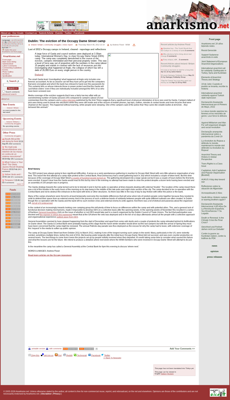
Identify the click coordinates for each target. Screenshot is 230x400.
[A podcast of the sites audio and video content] (13, 224)
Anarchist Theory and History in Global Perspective (211, 157)
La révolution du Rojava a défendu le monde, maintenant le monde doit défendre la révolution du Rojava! (213, 145)
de (9, 44)
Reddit (69, 355)
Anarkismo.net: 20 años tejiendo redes (212, 45)
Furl (60, 355)
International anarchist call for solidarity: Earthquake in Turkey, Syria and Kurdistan (213, 70)
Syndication (7, 76)
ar (3, 44)
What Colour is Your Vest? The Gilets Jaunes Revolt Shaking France (12, 165)
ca (4, 46)
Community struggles (13, 124)
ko (17, 46)
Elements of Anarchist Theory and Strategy (211, 78)
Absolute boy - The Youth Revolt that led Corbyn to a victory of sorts (176, 49)
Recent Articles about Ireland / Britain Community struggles (177, 65)
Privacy (57, 394)
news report (68, 45)
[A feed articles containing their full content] (13, 212)
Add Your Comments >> (182, 348)
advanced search (9, 94)
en (13, 40)
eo (14, 46)
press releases (214, 257)
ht (12, 44)
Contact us (31, 33)
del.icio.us (48, 355)
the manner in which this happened (56, 214)
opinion (214, 251)
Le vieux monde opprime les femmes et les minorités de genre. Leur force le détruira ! (214, 114)
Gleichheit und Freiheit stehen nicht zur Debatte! (212, 228)
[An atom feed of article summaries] (13, 194)
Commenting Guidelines (12, 68)
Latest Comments (9, 66)
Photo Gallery (7, 72)
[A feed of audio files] (13, 203)
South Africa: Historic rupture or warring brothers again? (214, 198)
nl (20, 42)
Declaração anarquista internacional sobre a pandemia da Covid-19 (211, 134)
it (21, 40)
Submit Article (46, 33)
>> (10, 47)
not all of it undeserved (42, 203)
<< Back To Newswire (112, 358)
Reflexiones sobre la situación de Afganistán (212, 187)
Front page (6, 60)
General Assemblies (48, 212)
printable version (38, 349)
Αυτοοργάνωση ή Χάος (211, 193)
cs (22, 44)
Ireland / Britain (13, 108)
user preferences (10, 36)
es (19, 40)
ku (15, 44)
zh (19, 44)
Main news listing (9, 62)
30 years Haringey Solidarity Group (174, 75)
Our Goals (17, 33)
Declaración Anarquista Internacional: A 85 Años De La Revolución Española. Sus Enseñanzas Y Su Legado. (213, 209)
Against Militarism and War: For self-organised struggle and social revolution (213, 125)
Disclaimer (46, 394)
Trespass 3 (10, 180)
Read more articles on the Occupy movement (50, 255)
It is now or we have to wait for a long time (177, 70)
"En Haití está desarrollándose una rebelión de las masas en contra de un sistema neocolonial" (12, 152)
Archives (6, 74)
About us (5, 33)
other (10, 42)
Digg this (35, 355)
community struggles (52, 45)
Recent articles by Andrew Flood (175, 44)
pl (5, 44)
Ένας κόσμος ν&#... (170, 60)
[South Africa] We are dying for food (11, 140)
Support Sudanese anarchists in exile (210, 56)
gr (14, 42)
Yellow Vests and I (13, 174)
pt (3, 42)
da (7, 46)
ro (10, 46)
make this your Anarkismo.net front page (12, 51)
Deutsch (170, 374)
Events (59, 33)
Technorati (82, 355)
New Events (9, 104)
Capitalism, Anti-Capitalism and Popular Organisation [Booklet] (213, 172)
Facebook (79, 33)
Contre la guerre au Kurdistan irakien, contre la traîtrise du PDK (213, 235)
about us (5, 99)
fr (15, 40)
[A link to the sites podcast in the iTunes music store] (13, 227)
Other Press (9, 132)
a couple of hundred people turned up (88, 178)
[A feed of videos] (13, 200)
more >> (20, 184)
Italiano (39, 75)
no (18, 42)
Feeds (13, 190)
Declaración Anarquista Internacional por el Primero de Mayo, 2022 (214, 104)
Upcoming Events (12, 118)
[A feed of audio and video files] (13, 206)
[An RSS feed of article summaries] (13, 209)
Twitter (68, 33)
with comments (55, 349)
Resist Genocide (209, 50)
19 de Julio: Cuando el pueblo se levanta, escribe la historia (214, 86)
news (214, 246)
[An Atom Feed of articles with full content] (13, 197)
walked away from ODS (67, 217)
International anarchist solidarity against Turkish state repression (212, 95)
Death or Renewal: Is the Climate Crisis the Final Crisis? (212, 220)
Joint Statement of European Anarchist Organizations (214, 62)
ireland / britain (37, 45)
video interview (69, 100)
